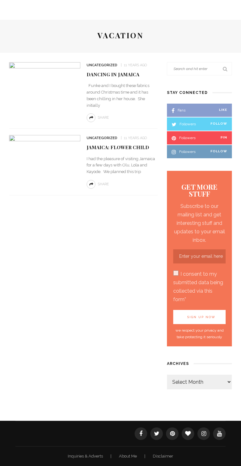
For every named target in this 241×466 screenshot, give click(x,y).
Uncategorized (102, 65)
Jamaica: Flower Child (118, 147)
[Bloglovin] (188, 433)
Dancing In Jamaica (113, 74)
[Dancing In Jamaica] (44, 86)
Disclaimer (163, 456)
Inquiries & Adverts (86, 456)
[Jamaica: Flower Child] (44, 158)
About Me (128, 456)
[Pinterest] (172, 433)
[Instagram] (203, 433)
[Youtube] (219, 433)
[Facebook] (141, 433)
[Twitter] (156, 433)
